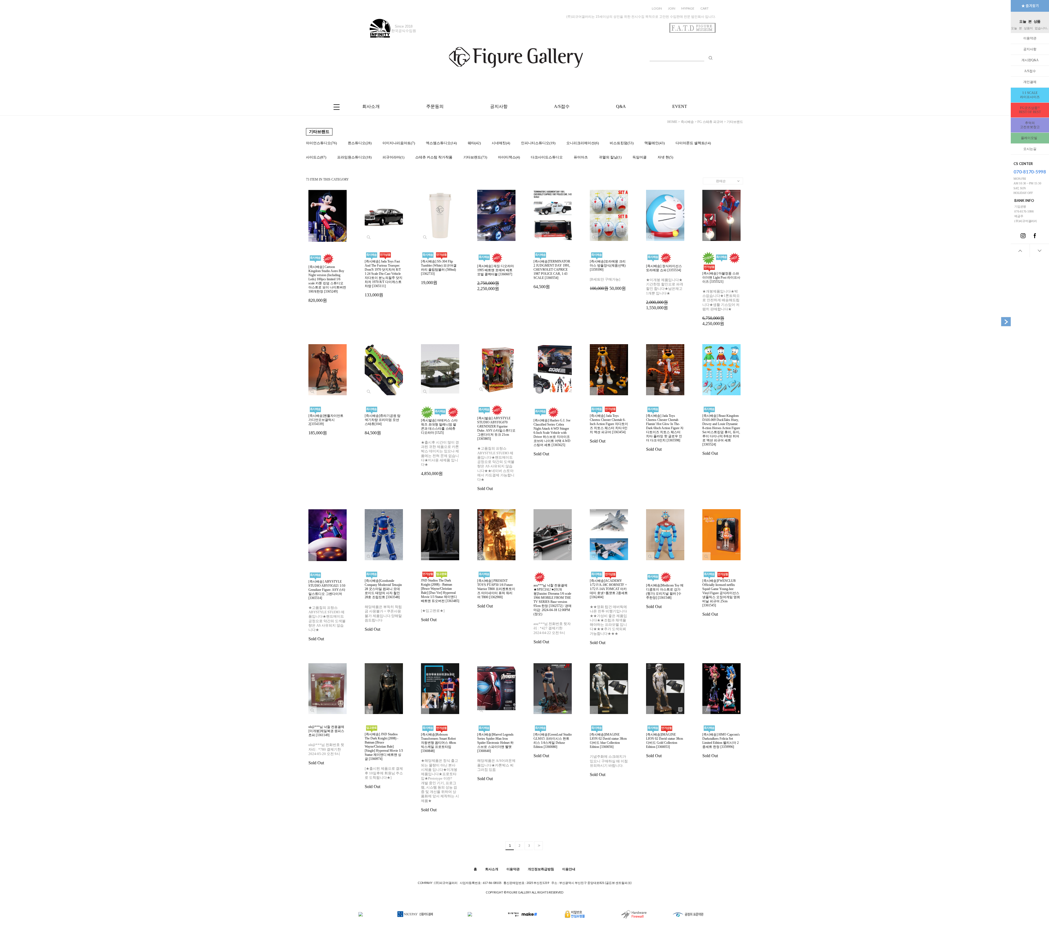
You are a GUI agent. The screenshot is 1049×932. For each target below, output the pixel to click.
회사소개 (371, 106)
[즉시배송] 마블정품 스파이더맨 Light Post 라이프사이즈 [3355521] (721, 299)
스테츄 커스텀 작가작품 (433, 157)
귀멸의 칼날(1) (610, 157)
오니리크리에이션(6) (582, 143)
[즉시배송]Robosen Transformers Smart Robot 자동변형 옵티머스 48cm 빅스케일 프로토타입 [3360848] (440, 772)
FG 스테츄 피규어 (710, 122)
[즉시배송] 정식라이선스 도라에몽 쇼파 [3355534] (664, 287)
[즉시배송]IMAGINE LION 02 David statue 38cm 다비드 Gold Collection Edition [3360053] (664, 745)
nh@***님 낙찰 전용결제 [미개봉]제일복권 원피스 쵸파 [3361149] (326, 745)
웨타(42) (474, 143)
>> (538, 845)
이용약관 (1029, 38)
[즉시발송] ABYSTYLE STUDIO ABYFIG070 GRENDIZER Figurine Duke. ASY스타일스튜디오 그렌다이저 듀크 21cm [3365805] (496, 453)
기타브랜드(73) (475, 157)
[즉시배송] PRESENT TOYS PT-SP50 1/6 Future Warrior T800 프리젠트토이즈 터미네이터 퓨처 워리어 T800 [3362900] (496, 593)
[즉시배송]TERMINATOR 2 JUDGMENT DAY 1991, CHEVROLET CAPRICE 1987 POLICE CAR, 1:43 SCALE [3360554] (552, 274)
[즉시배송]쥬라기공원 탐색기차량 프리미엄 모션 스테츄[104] (382, 424)
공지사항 (1029, 49)
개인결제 (1029, 82)
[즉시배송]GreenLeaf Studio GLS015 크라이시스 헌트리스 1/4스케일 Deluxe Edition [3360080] (553, 745)
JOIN (671, 8)
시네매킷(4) (501, 143)
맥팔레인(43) (654, 143)
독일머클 (639, 157)
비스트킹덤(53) (621, 143)
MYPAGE (687, 8)
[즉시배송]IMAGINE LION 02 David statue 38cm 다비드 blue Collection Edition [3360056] (609, 755)
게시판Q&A (1030, 60)
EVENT (679, 106)
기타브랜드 (735, 122)
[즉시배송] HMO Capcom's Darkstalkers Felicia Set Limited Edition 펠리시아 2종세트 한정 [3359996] (721, 745)
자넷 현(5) (665, 157)
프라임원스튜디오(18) (354, 157)
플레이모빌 (1030, 138)
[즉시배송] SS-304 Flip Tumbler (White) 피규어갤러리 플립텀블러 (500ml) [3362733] (438, 272)
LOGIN (657, 8)
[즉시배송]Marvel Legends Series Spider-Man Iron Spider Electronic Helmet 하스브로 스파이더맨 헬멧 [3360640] (496, 757)
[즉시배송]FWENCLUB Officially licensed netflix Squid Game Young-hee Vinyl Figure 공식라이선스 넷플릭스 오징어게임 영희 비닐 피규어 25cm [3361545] (721, 598)
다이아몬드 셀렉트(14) (693, 143)
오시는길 (1029, 149)
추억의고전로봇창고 (1030, 125)
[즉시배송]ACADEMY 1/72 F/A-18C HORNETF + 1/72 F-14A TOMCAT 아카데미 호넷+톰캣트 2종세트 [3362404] (609, 612)
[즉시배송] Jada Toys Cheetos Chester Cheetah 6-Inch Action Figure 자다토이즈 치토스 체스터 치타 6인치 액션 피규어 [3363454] (609, 428)
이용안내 (568, 869)
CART (704, 8)
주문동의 (435, 106)
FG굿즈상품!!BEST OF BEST (1030, 110)
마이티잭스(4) (509, 157)
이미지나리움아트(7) (398, 143)
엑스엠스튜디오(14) (441, 143)
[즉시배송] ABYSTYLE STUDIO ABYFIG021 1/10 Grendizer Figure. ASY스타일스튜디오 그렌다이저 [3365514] (327, 610)
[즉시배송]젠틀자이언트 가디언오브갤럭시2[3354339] (325, 424)
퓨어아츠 (581, 157)
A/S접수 (1030, 71)
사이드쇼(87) (316, 157)
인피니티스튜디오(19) (538, 143)
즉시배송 (687, 122)
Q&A (621, 106)
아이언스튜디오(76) (321, 143)
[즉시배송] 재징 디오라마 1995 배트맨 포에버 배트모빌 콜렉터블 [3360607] (495, 277)
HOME (672, 122)
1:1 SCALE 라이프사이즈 (1030, 95)
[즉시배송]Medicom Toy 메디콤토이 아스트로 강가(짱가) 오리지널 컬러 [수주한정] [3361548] (664, 596)
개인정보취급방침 (541, 869)
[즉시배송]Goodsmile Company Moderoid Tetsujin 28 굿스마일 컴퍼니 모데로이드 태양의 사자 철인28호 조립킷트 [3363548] (383, 605)
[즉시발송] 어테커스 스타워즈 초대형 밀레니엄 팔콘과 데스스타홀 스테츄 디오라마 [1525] (440, 447)
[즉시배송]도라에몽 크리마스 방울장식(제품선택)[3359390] (608, 275)
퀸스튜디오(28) (360, 143)
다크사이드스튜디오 (547, 157)
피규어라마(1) (393, 157)
